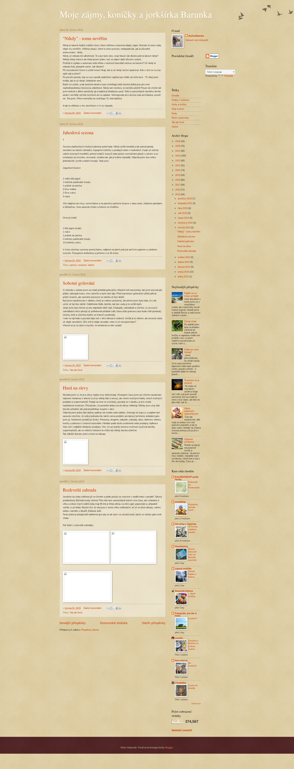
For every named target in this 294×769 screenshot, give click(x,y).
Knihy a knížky (179, 104)
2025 (178, 146)
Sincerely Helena (184, 591)
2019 (178, 175)
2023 (178, 155)
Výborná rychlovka (189, 440)
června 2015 (184, 227)
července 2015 (185, 223)
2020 (178, 170)
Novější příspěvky (73, 623)
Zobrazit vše (196, 703)
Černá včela (190, 321)
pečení (73, 265)
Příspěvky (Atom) (90, 630)
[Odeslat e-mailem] (108, 113)
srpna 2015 (184, 218)
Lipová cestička (183, 568)
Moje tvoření (178, 109)
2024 (178, 151)
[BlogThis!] (111, 113)
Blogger (169, 747)
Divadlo (175, 95)
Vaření (91, 265)
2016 (178, 189)
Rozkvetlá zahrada (79, 490)
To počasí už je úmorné (191, 381)
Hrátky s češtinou (180, 100)
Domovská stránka (113, 623)
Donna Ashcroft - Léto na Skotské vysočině (193, 554)
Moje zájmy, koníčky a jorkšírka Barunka (136, 14)
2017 (178, 185)
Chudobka (180, 683)
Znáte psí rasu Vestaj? (191, 350)
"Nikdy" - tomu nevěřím (85, 38)
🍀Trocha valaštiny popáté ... (193, 529)
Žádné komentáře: (92, 113)
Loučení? (192, 618)
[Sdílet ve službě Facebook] (117, 113)
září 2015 (183, 213)
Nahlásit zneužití (182, 730)
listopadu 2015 (185, 203)
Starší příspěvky (154, 623)
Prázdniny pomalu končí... (193, 507)
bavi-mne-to (181, 660)
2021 (178, 165)
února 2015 (184, 272)
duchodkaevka (196, 36)
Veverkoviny (181, 546)
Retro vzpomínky (180, 118)
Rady (174, 113)
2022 (178, 160)
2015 (178, 194)
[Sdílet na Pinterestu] (119, 113)
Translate (228, 76)
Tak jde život (76, 370)
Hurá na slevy (75, 388)
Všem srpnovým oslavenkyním (191, 411)
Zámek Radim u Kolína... (192, 574)
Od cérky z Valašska (185, 524)
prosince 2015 (185, 198)
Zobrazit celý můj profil (196, 40)
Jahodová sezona (78, 132)
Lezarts (179, 638)
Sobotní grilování (78, 283)
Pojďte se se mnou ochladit (191, 294)
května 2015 (184, 257)
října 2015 (183, 208)
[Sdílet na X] (114, 113)
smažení (82, 265)
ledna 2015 (183, 276)
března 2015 (184, 267)
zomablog (180, 502)
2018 (178, 180)
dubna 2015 (184, 262)
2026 (178, 141)
